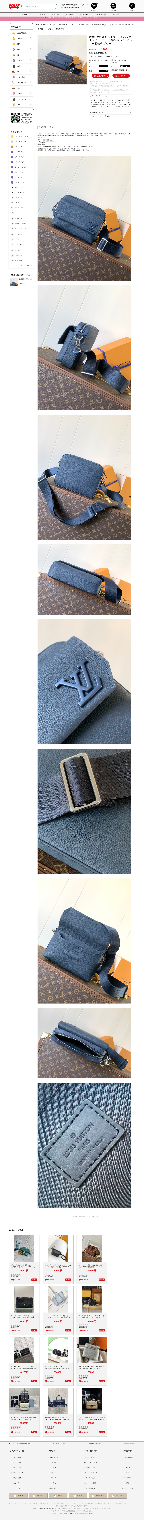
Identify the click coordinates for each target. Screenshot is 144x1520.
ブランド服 (17, 1478)
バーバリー (18, 213)
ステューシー (19, 177)
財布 (18, 44)
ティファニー (19, 245)
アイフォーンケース (23, 99)
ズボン (19, 60)
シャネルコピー (20, 152)
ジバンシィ (18, 255)
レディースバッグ (83, 25)
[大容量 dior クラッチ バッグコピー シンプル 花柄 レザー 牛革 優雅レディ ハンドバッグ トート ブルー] (58, 1401)
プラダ (53, 1483)
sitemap (91, 1513)
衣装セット (21, 66)
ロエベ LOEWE (20, 192)
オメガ (128, 1467)
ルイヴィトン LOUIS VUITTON (61, 25)
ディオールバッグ (90, 1467)
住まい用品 (21, 77)
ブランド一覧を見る (26, 265)
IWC (127, 1483)
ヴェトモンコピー (20, 172)
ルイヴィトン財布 (90, 1483)
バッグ (19, 38)
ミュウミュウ (19, 208)
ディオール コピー (21, 182)
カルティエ (18, 218)
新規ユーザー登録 (69, 5)
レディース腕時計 (128, 1457)
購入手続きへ (121, 75)
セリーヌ (54, 1473)
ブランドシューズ (17, 1473)
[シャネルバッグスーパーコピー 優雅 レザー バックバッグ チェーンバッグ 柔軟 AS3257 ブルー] (58, 1299)
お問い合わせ (100, 1495)
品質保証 (60, 1495)
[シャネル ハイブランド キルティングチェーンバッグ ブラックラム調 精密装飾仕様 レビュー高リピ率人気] (24, 1350)
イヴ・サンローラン (21, 223)
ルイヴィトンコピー (21, 167)
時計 (18, 49)
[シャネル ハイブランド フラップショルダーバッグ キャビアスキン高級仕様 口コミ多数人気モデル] (24, 1299)
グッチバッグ (90, 1478)
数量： (91, 71)
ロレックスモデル (128, 1488)
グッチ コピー (19, 187)
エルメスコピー (20, 162)
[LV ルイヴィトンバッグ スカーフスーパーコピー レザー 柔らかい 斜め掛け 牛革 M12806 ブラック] (58, 1248)
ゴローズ (18, 202)
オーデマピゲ (127, 1478)
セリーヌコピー (20, 157)
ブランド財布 (17, 1462)
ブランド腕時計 (17, 1457)
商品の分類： (93, 60)
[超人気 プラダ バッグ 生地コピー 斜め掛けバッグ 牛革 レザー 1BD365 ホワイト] (24, 1401)
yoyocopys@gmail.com (71, 7)
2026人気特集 (22, 33)
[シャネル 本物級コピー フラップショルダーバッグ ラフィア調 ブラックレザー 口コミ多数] (92, 1401)
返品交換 (79, 1495)
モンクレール (19, 260)
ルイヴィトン (53, 1457)
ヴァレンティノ (20, 234)
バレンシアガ (53, 1488)
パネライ (128, 1473)
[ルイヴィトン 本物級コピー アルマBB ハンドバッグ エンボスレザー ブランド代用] (92, 1299)
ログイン (84, 5)
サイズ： (114, 66)
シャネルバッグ (90, 1457)
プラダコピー (19, 147)
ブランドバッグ (17, 1467)
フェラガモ (18, 197)
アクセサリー (21, 83)
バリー (17, 239)
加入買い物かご (101, 75)
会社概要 (20, 1495)
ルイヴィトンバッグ (90, 1462)
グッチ (53, 1462)
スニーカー (17, 1483)
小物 (18, 105)
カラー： (92, 66)
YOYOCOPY (70, 1513)
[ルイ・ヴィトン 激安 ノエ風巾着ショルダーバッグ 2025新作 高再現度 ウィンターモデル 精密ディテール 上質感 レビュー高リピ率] (92, 1248)
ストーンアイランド (21, 229)
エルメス (54, 1478)
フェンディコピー (20, 141)
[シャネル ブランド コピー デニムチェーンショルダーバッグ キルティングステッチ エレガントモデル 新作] (58, 1350)
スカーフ (20, 94)
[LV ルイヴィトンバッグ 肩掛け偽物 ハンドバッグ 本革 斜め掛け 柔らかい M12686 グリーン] (24, 1248)
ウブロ (128, 1462)
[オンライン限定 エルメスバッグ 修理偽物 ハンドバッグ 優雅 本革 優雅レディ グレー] (92, 1350)
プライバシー (120, 1495)
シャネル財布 (90, 1488)
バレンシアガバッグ (90, 1473)
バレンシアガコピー (21, 136)
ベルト (19, 88)
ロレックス (18, 250)
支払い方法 (40, 1495)
